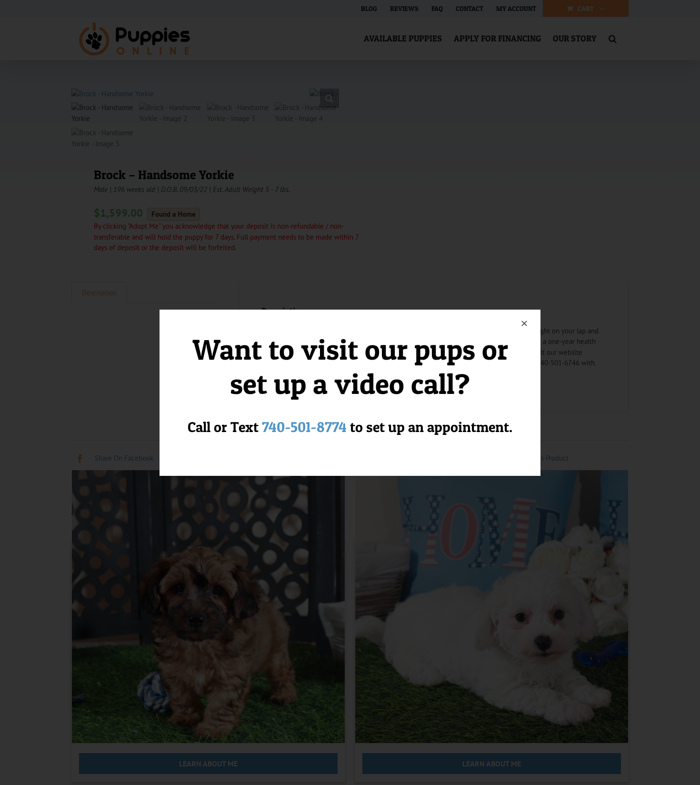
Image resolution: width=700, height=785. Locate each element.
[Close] (524, 323)
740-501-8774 (304, 426)
